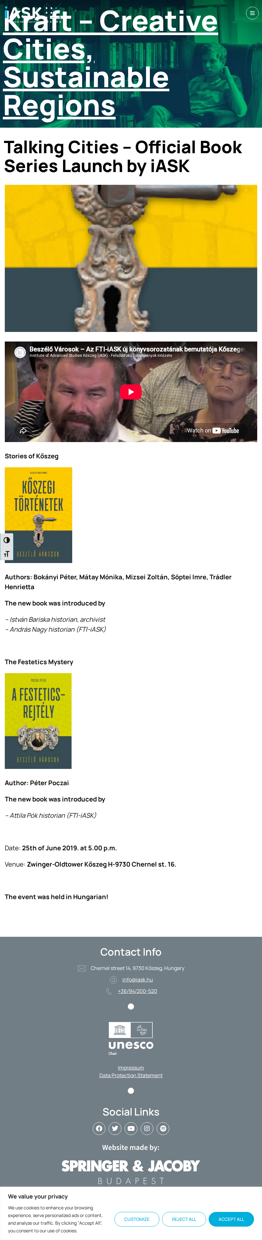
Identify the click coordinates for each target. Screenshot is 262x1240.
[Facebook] (99, 1128)
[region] (131, 1213)
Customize (137, 1219)
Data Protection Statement (131, 1075)
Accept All (231, 1219)
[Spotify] (163, 1128)
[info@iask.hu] (113, 980)
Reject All (184, 1219)
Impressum (131, 1067)
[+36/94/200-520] (109, 991)
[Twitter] (115, 1128)
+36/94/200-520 (137, 991)
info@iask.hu (137, 979)
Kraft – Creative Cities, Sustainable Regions (110, 62)
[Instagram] (147, 1128)
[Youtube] (131, 1128)
